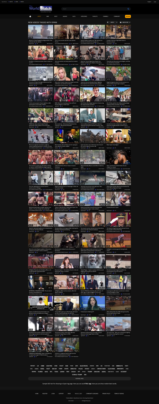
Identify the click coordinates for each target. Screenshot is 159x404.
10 (29, 58)
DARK (17, 1)
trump (90, 372)
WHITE (11, 1)
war (97, 366)
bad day (54, 369)
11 (81, 183)
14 (107, 79)
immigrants (120, 369)
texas (56, 372)
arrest (93, 369)
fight (48, 369)
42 (29, 121)
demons (92, 366)
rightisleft (31, 85)
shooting (49, 366)
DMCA (69, 393)
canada (36, 369)
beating (34, 371)
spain (127, 369)
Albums (65, 16)
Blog (74, 16)
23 (81, 308)
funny (60, 369)
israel (42, 369)
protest (32, 366)
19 (107, 121)
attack (83, 371)
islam (117, 371)
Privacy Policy (106, 393)
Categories (84, 16)
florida (40, 372)
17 (55, 58)
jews (76, 366)
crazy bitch (111, 371)
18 (55, 79)
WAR (47, 16)
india (67, 371)
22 (29, 100)
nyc (51, 372)
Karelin (108, 127)
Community (117, 16)
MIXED (22, 1)
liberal (104, 372)
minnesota (119, 366)
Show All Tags (79, 378)
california (111, 369)
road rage (107, 366)
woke (46, 372)
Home (30, 16)
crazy (126, 366)
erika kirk (97, 372)
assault (87, 369)
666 (85, 375)
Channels (105, 16)
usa (113, 366)
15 (29, 142)
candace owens (101, 369)
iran (67, 366)
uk (38, 366)
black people (84, 366)
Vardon (56, 147)
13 (81, 79)
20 (107, 58)
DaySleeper (31, 43)
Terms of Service (119, 393)
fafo (31, 369)
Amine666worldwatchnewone (61, 43)
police (81, 369)
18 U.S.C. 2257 (78, 393)
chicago (73, 372)
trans (71, 366)
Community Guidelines (92, 393)
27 (81, 142)
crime (42, 366)
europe (66, 369)
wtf (79, 371)
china (55, 366)
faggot (61, 366)
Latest (39, 16)
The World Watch (77, 401)
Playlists (95, 16)
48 (29, 225)
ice (101, 366)
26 (107, 37)
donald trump (77, 375)
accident (124, 372)
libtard (62, 372)
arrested (73, 369)
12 (29, 37)
